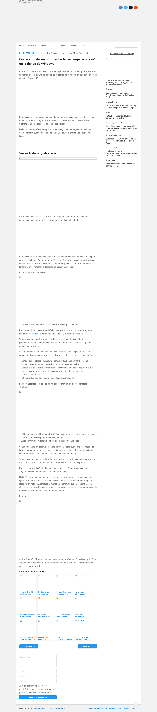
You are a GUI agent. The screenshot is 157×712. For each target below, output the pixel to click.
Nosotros (120, 708)
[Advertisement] (78, 28)
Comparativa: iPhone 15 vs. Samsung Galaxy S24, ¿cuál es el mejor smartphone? (120, 82)
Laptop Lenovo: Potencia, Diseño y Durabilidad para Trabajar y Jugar (121, 106)
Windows (63, 45)
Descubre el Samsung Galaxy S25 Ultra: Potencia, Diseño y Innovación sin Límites (121, 128)
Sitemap (135, 708)
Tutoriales (32, 45)
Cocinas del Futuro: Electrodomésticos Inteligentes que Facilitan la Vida (121, 153)
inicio (21, 45)
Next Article (86, 646)
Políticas (92, 708)
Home (21, 53)
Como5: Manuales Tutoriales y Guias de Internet (49, 708)
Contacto (127, 708)
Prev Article (30, 646)
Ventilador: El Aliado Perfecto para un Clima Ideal (121, 165)
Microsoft (34, 333)
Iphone (73, 45)
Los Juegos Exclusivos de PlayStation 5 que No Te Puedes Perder (120, 95)
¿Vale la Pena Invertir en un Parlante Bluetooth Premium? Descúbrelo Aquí (121, 141)
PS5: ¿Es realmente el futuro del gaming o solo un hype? (120, 117)
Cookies (100, 708)
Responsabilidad (110, 708)
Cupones (84, 45)
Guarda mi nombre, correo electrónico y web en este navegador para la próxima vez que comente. (36, 689)
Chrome (44, 45)
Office (53, 45)
